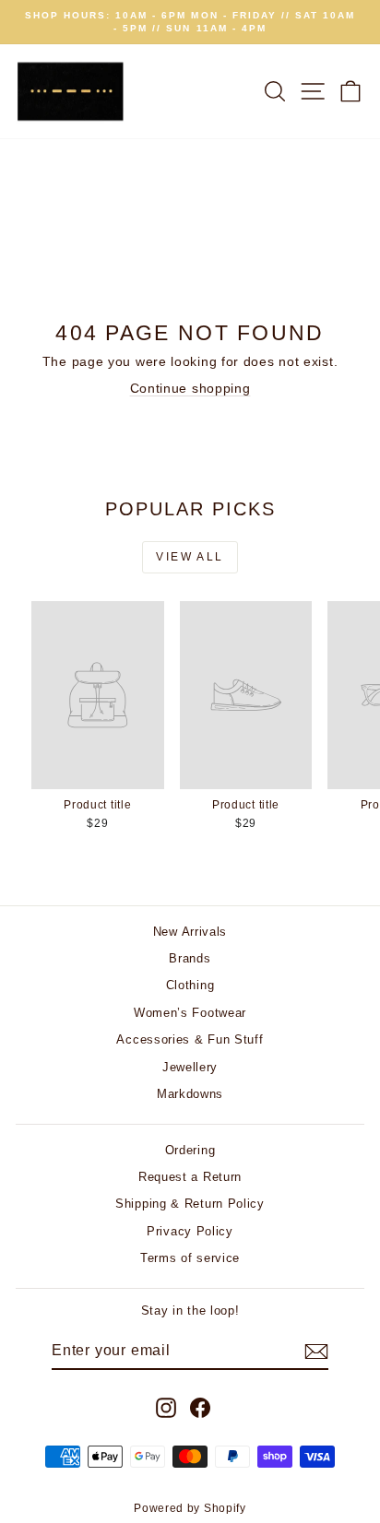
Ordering (190, 1150)
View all (189, 556)
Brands (189, 958)
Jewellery (190, 1067)
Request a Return (190, 1177)
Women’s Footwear (190, 1013)
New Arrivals (190, 932)
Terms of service (190, 1258)
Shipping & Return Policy (190, 1203)
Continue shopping (190, 388)
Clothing (190, 985)
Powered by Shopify (190, 1508)
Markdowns (190, 1094)
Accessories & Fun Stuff (189, 1039)
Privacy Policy (190, 1231)
